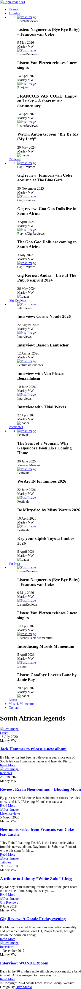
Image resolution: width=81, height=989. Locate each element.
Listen (13, 700)
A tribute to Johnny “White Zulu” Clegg (36, 878)
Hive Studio (24, 987)
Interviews (16, 427)
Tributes (14, 13)
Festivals (15, 563)
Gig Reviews (18, 300)
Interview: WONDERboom (24, 963)
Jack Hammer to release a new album (33, 749)
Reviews (15, 159)
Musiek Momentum (22, 704)
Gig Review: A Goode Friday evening (33, 918)
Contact (14, 707)
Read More (7, 765)
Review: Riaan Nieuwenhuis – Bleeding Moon (40, 789)
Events (13, 9)
